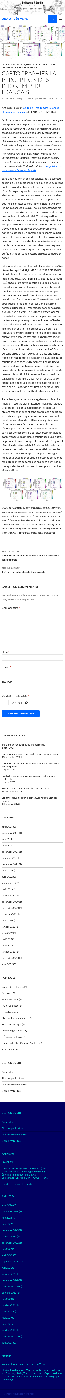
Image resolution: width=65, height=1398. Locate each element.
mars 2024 (7, 845)
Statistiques (8, 1049)
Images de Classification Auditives (21, 1043)
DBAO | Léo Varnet (15, 18)
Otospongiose (10, 1005)
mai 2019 (7, 939)
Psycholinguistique (25, 67)
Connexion (8, 1072)
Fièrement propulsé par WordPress (18, 1393)
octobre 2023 (9, 857)
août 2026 (7, 826)
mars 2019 (7, 945)
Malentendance (10, 999)
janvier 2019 (8, 951)
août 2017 (7, 964)
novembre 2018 (10, 957)
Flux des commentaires (14, 1084)
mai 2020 (7, 920)
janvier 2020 (8, 926)
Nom (5, 652)
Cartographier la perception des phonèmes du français (31, 753)
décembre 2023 (10, 851)
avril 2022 (7, 876)
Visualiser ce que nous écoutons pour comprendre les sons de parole (30, 555)
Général (6, 993)
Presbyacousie (11, 1011)
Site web (7, 681)
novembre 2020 (10, 907)
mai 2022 (7, 870)
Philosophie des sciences (15, 1018)
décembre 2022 (10, 864)
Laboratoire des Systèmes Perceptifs (21, 1168)
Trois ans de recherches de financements (23, 570)
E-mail (6, 666)
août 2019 (7, 932)
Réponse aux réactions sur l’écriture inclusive (26, 788)
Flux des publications (13, 1078)
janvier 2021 (8, 895)
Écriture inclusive (12, 1036)
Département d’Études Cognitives (20, 1171)
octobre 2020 (9, 914)
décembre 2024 (10, 832)
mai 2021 (7, 889)
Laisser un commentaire (49, 98)
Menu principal (61, 19)
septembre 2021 (10, 882)
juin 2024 (7, 839)
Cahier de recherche (13, 64)
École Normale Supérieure (16, 1174)
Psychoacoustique (11, 1024)
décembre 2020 (10, 901)
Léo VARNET (28, 98)
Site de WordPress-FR (13, 1090)
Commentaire (11, 607)
